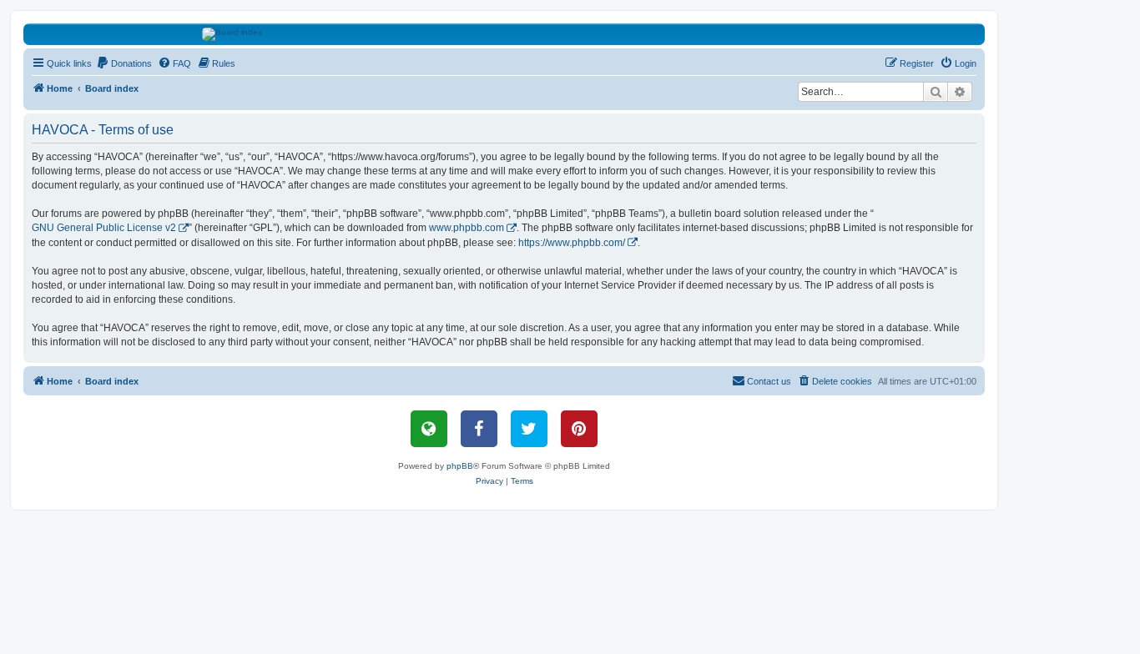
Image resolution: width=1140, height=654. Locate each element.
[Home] (504, 34)
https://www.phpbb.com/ (571, 243)
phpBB (459, 465)
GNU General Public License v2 (104, 228)
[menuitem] (124, 63)
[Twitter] (529, 428)
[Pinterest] (579, 428)
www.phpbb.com (466, 228)
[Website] (429, 428)
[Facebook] (479, 428)
